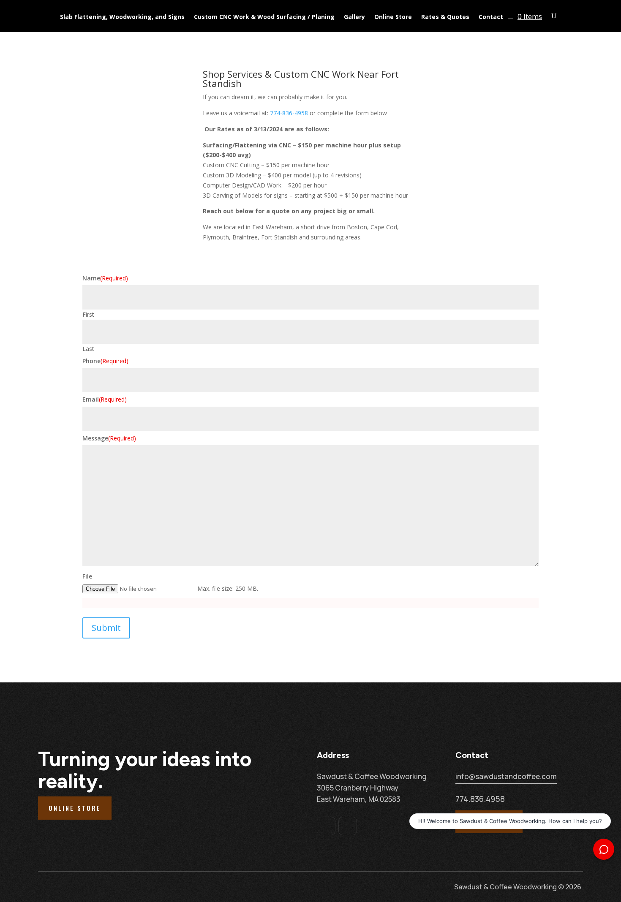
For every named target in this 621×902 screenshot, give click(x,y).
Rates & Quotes (445, 17)
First (88, 314)
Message (109, 438)
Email (104, 399)
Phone (105, 361)
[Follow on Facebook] (326, 826)
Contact (491, 17)
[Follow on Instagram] (347, 826)
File (87, 576)
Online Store (393, 17)
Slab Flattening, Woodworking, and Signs (122, 17)
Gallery (354, 17)
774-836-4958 (289, 113)
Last (88, 349)
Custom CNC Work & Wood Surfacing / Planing (264, 17)
